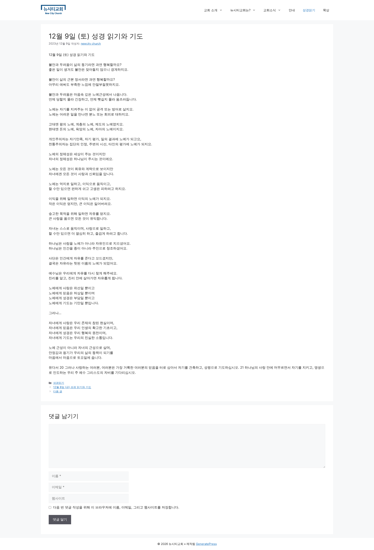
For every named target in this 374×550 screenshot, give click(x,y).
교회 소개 (210, 10)
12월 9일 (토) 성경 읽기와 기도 (96, 36)
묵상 (326, 10)
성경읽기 (309, 10)
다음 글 (57, 391)
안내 (292, 10)
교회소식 (269, 10)
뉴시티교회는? (240, 10)
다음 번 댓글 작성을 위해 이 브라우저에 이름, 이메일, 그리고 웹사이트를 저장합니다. (116, 507)
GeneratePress (206, 544)
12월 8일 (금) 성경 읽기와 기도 (72, 387)
